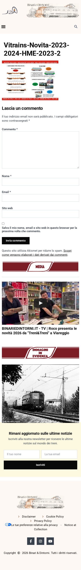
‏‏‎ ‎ (2, 340)
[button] (3, 26)
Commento (10, 129)
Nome (6, 176)
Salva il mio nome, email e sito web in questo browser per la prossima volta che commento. (39, 229)
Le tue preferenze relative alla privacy (34, 525)
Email (6, 192)
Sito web (7, 208)
